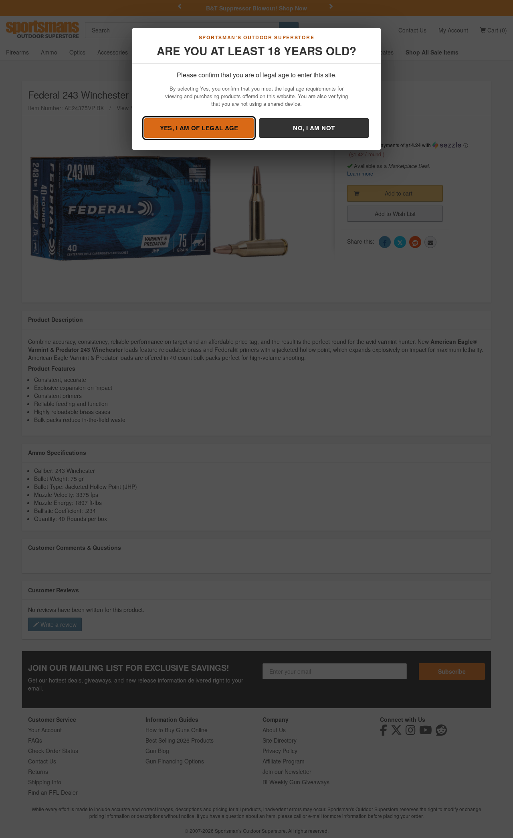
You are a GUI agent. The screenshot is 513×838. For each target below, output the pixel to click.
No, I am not (314, 127)
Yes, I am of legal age (199, 127)
